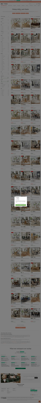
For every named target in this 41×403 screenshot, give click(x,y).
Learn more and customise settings (20, 203)
